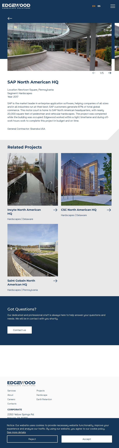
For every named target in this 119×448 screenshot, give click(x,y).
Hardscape (42, 395)
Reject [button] (32, 439)
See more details (16, 432)
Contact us (19, 330)
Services (11, 390)
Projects (41, 390)
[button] (110, 73)
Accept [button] (87, 439)
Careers (11, 399)
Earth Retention (44, 399)
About (10, 395)
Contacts (11, 403)
